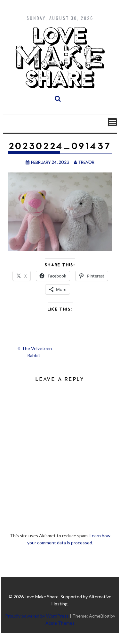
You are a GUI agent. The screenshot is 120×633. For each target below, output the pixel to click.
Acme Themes (60, 623)
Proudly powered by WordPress (37, 616)
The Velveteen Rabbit (37, 352)
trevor (86, 162)
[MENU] (112, 122)
